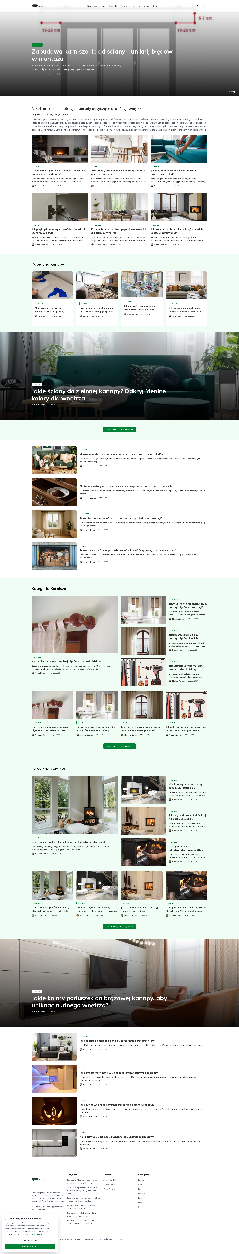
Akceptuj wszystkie (30, 1246)
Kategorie (143, 1174)
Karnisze (136, 6)
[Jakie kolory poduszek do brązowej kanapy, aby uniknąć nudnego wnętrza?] (119, 983)
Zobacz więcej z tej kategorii (118, 429)
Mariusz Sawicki (109, 1180)
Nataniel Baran (109, 1184)
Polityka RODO (89, 1239)
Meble (146, 6)
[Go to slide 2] (232, 91)
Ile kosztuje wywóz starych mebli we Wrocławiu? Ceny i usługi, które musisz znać (82, 1190)
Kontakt (78, 1239)
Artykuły (72, 1174)
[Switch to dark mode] (205, 6)
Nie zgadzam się (30, 1240)
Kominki (113, 6)
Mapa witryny (120, 1239)
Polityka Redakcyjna (105, 1239)
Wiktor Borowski (38, 74)
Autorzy (107, 1174)
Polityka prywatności (65, 1239)
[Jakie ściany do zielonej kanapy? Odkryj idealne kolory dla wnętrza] (119, 376)
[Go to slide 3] (234, 92)
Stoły (140, 1184)
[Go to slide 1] (229, 91)
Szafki (156, 6)
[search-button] (198, 6)
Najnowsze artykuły (96, 6)
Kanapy (124, 6)
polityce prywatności (39, 1234)
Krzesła (141, 1180)
